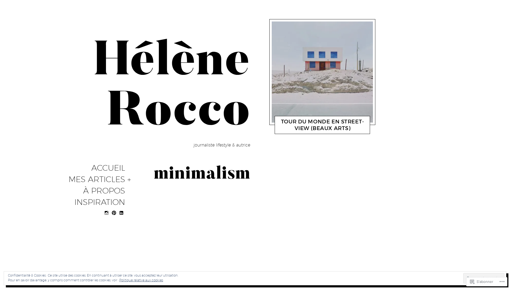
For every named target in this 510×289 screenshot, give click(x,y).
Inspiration (99, 202)
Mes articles (97, 179)
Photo (299, 129)
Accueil (108, 167)
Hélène (315, 129)
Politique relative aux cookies (141, 280)
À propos (104, 190)
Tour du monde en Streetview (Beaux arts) (322, 124)
